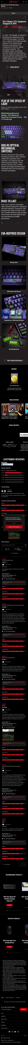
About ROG (3, 1016)
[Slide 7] (18, 910)
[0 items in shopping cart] (26, 1)
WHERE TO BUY (4, 1019)
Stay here (14, 523)
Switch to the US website (14, 527)
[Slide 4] (13, 910)
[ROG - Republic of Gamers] (14, 2)
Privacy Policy (4, 1040)
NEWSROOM (3, 1025)
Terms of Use (11, 1040)
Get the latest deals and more (8, 1007)
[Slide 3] (11, 910)
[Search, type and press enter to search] (23, 1)
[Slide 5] (14, 910)
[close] (23, 515)
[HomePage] (2, 997)
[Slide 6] (16, 910)
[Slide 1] (7, 910)
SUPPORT (3, 1022)
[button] (2, 2)
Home (2, 1013)
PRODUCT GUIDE (4, 1028)
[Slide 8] (20, 910)
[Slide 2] (9, 910)
